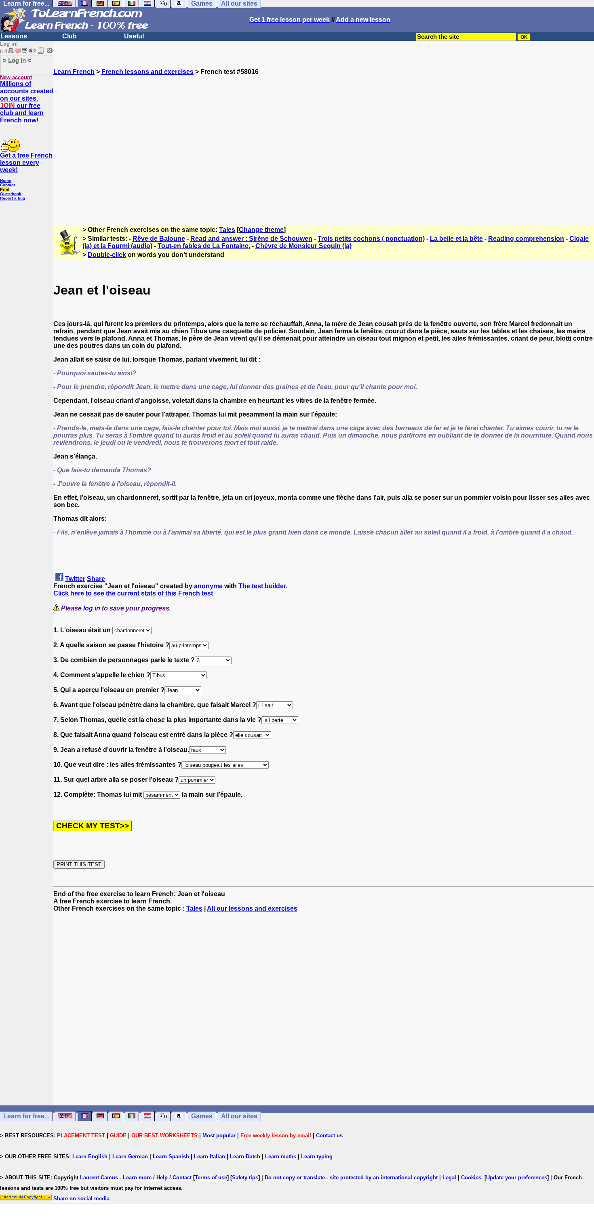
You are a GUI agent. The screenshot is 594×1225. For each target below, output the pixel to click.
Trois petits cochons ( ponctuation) (371, 238)
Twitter (75, 578)
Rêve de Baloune (159, 238)
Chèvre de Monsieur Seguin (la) (303, 245)
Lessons (13, 36)
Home (5, 180)
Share (96, 578)
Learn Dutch (245, 1156)
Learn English (89, 1156)
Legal (449, 1177)
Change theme (261, 229)
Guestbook (10, 194)
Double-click (107, 254)
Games (202, 1116)
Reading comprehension (526, 238)
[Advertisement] (323, 146)
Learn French (74, 71)
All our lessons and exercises (252, 908)
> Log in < (17, 60)
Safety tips (245, 1177)
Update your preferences (516, 1177)
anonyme (208, 586)
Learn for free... (26, 1116)
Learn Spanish (171, 1156)
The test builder (262, 586)
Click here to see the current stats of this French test (133, 593)
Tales (227, 229)
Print (4, 189)
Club (69, 36)
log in (91, 608)
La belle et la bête (456, 238)
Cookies (471, 1177)
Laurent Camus (99, 1177)
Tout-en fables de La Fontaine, (204, 245)
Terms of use (211, 1177)
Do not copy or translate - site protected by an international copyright (351, 1177)
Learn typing (317, 1156)
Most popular (219, 1135)
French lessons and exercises (147, 71)
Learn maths (280, 1156)
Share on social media (81, 1199)
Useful (134, 36)
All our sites (239, 1116)
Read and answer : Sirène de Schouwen (251, 238)
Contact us (329, 1135)
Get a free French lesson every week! (26, 162)
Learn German (130, 1156)
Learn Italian (209, 1156)
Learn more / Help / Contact (157, 1177)
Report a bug (12, 198)
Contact (7, 185)
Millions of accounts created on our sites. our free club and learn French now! (26, 102)
